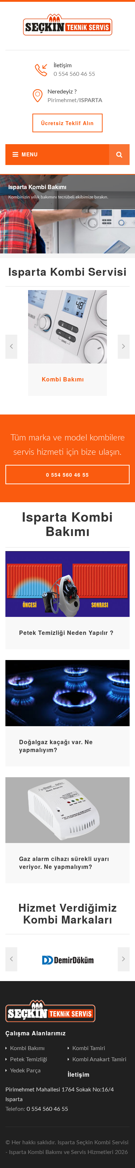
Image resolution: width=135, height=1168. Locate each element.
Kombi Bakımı (63, 379)
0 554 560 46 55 (67, 474)
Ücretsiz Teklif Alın (67, 123)
